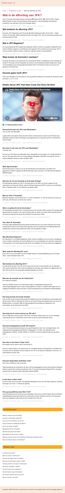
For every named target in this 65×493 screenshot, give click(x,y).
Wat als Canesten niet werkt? (10, 477)
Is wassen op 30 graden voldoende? (12, 418)
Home (4, 10)
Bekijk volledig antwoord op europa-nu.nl (33, 308)
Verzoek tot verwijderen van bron (12, 26)
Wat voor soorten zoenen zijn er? (11, 455)
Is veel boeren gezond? (9, 453)
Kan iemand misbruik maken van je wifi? (13, 474)
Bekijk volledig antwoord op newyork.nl (32, 142)
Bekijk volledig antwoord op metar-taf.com (33, 337)
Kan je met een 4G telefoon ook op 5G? (13, 420)
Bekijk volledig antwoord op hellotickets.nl (33, 355)
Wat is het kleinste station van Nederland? (14, 439)
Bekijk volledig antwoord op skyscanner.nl (33, 320)
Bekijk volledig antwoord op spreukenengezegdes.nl (35, 202)
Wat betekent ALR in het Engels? (11, 429)
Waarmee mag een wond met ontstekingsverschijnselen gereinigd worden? (23, 437)
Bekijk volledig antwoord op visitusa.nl (32, 258)
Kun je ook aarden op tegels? (10, 426)
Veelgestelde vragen (15, 10)
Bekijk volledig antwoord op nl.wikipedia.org (33, 26)
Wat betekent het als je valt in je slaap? (13, 434)
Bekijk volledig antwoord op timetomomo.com (34, 161)
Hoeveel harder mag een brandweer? (13, 472)
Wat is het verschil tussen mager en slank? (14, 461)
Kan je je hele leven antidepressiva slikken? (14, 423)
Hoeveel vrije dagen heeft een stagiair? (13, 458)
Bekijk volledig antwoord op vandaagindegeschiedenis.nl (36, 217)
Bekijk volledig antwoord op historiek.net (33, 190)
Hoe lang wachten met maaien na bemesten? (15, 463)
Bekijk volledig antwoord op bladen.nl (32, 54)
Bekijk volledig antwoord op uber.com (32, 81)
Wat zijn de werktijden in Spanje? (11, 466)
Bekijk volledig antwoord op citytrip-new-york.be (34, 386)
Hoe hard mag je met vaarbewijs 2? (12, 469)
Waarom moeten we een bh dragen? (12, 415)
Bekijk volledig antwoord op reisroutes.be (33, 175)
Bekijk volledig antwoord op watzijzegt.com (33, 401)
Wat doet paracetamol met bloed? (12, 431)
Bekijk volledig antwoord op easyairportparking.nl (35, 374)
